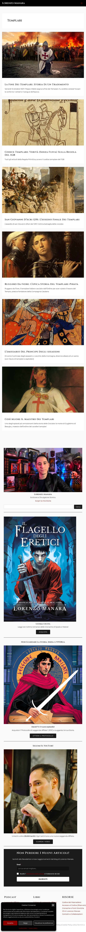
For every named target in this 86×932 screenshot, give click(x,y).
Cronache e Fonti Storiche (73, 908)
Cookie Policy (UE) (69, 925)
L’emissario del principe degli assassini (32, 351)
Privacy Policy (33, 928)
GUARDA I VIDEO (43, 842)
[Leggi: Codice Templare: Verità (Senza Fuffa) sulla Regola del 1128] (43, 122)
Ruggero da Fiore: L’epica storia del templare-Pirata (41, 284)
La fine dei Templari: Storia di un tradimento (37, 84)
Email (19, 864)
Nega (25, 923)
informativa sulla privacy (35, 874)
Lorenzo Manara (13, 3)
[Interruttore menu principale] (81, 3)
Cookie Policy (23, 928)
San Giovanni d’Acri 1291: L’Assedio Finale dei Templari (42, 219)
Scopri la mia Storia (43, 501)
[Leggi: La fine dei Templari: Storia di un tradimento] (43, 55)
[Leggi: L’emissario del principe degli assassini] (43, 322)
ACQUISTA (43, 632)
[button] (53, 905)
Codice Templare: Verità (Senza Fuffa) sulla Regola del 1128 (40, 154)
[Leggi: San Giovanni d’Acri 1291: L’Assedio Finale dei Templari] (43, 190)
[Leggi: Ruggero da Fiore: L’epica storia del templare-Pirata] (43, 255)
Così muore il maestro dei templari (29, 419)
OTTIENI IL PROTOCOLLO (43, 736)
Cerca (78, 507)
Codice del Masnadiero (71, 902)
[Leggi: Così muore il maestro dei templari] (43, 390)
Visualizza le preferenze (44, 923)
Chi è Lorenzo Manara (71, 911)
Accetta (10, 923)
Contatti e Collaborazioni (72, 914)
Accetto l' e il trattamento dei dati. (40, 874)
